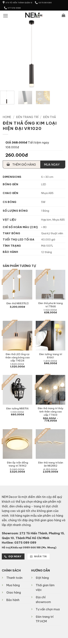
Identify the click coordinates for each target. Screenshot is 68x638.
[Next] (62, 54)
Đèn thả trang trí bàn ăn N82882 (50, 464)
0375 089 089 (25, 542)
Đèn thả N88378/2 (17, 303)
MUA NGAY (52, 164)
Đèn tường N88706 (17, 408)
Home (7, 117)
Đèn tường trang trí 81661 (50, 356)
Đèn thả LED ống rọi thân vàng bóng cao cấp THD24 (17, 357)
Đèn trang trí (27, 117)
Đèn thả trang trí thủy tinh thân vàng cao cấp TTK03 (50, 411)
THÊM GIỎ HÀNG (24, 164)
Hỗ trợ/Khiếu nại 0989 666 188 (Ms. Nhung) (29, 547)
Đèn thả (49, 117)
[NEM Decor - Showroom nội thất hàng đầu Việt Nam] (34, 15)
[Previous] (6, 54)
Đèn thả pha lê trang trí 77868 (50, 305)
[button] (5, 16)
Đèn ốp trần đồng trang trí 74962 (17, 464)
